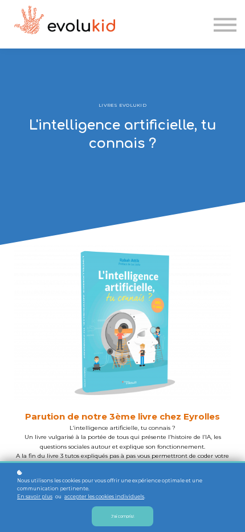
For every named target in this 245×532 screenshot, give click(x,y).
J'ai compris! (122, 516)
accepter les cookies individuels (104, 496)
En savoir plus (34, 496)
